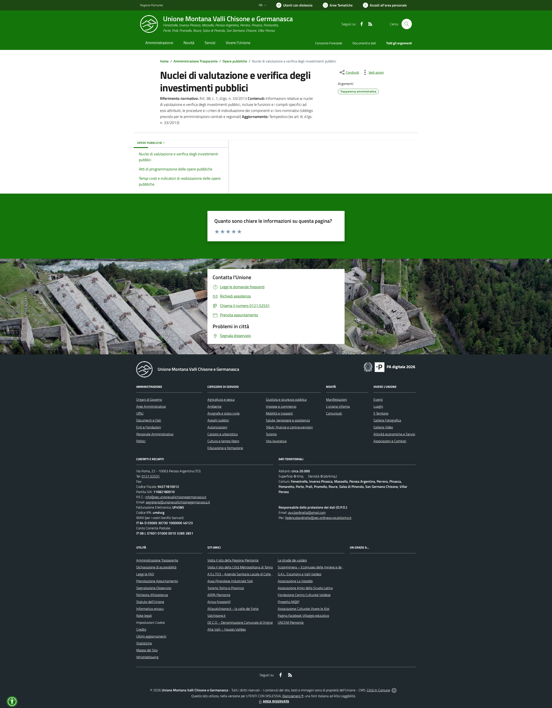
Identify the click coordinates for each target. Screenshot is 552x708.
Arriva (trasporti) (219, 601)
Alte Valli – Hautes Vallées (226, 629)
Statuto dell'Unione (150, 601)
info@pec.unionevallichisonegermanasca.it (175, 497)
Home (164, 61)
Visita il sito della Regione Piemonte (233, 560)
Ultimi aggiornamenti (151, 636)
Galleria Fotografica (387, 420)
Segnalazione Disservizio (153, 587)
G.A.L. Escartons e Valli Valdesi (299, 574)
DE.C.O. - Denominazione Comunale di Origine (240, 622)
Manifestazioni (336, 399)
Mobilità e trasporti (279, 413)
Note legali (144, 615)
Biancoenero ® (292, 695)
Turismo (271, 434)
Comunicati (334, 413)
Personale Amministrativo (154, 434)
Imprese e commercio (281, 406)
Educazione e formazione (225, 447)
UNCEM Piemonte (291, 622)
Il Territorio (380, 413)
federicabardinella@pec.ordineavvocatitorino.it (318, 517)
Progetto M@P (288, 601)
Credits (141, 629)
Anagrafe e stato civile (223, 413)
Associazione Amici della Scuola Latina (305, 587)
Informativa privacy (150, 608)
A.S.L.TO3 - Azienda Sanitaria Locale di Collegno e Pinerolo (249, 574)
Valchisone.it (216, 615)
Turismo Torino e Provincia (225, 587)
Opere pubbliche (235, 61)
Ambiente (214, 406)
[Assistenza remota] (394, 690)
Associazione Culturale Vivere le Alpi (303, 608)
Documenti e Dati (148, 420)
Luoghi (378, 406)
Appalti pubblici (218, 420)
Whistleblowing (147, 657)
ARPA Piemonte (218, 594)
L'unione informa (338, 406)
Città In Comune (378, 690)
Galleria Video (383, 427)
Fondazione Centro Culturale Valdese (304, 594)
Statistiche (144, 643)
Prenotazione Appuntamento (157, 581)
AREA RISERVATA (276, 701)
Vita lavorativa (276, 441)
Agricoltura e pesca (221, 399)
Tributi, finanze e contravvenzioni (289, 427)
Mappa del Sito (147, 650)
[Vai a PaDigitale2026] (389, 366)
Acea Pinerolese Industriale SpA (230, 581)
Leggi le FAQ (145, 574)
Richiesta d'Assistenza (152, 594)
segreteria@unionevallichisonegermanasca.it (178, 502)
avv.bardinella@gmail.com (307, 512)
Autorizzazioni (217, 427)
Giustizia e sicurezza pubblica (286, 399)
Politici (141, 441)
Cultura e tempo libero (223, 441)
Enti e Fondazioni (148, 427)
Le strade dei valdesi (292, 560)
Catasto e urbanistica (222, 434)
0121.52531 (151, 476)
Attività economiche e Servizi (394, 434)
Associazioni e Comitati (389, 441)
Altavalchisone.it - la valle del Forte (233, 608)
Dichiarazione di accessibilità (156, 567)
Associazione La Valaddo (295, 581)
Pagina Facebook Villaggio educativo (303, 615)
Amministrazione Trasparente (196, 61)
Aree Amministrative (151, 406)
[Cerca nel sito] (406, 24)
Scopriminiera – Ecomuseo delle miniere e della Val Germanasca (323, 567)
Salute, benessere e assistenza (288, 420)
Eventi (378, 399)
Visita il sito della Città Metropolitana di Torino (240, 567)
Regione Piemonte (151, 5)
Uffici (139, 413)
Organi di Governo (149, 399)
